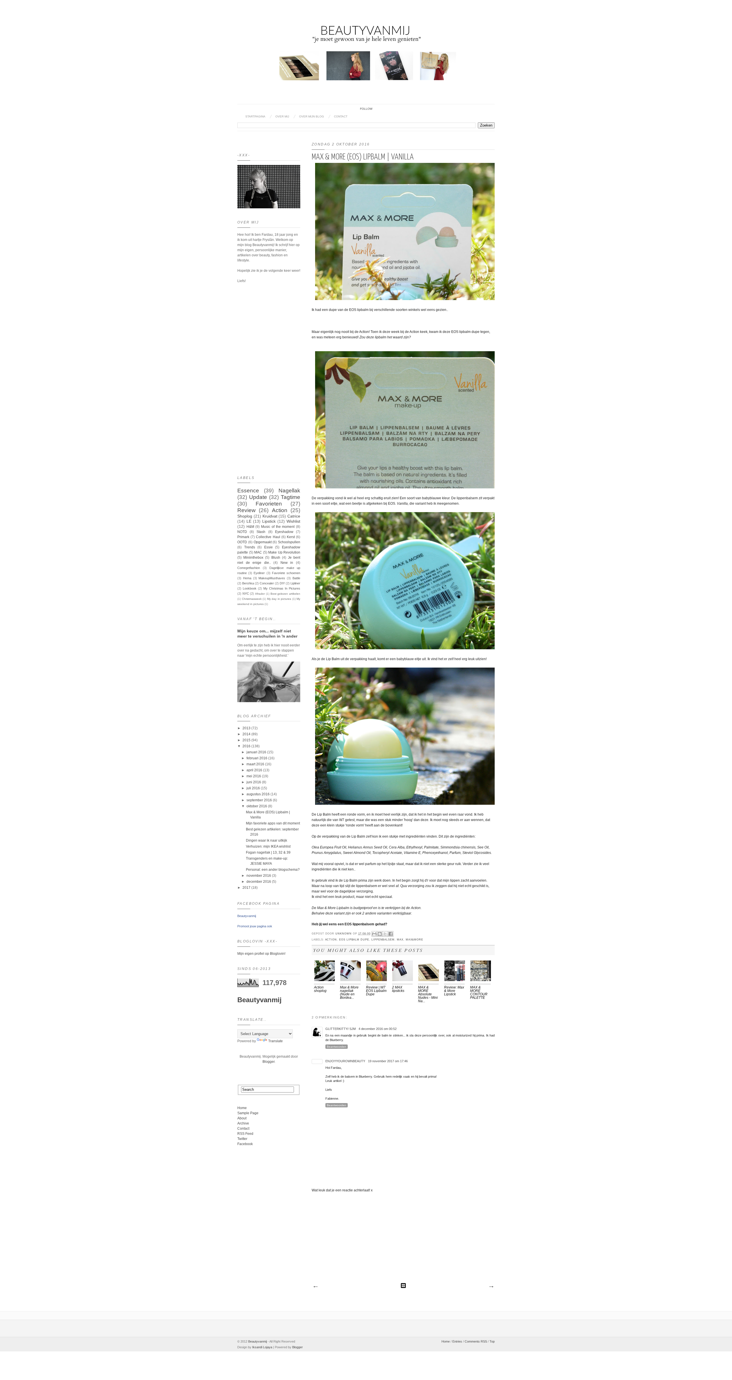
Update (258, 497)
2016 (246, 746)
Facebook (245, 1144)
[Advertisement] (403, 1240)
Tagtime (290, 497)
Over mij (282, 116)
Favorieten (269, 504)
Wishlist (293, 521)
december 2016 (258, 882)
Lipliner (295, 583)
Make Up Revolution (284, 552)
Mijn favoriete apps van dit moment (273, 823)
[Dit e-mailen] (374, 934)
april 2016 (254, 770)
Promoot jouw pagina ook (254, 926)
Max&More (414, 939)
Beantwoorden (336, 1046)
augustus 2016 (258, 794)
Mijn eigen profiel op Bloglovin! (261, 954)
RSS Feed (245, 1134)
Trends (249, 547)
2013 (246, 728)
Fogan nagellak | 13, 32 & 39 (268, 852)
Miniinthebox (253, 558)
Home (242, 1108)
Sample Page (247, 1113)
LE (248, 521)
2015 (246, 740)
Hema (247, 578)
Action (331, 939)
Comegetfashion (248, 568)
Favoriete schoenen (286, 573)
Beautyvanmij (246, 916)
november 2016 (258, 876)
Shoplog (244, 516)
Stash (260, 532)
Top (492, 1341)
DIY (282, 583)
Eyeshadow (284, 532)
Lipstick (269, 521)
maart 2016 (255, 764)
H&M (250, 527)
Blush (275, 558)
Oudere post (491, 1287)
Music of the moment (278, 527)
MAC (258, 552)
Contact (340, 116)
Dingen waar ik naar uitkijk (266, 840)
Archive (243, 1123)
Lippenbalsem (383, 939)
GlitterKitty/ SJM (340, 1028)
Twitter (242, 1139)
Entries (457, 1341)
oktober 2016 (256, 806)
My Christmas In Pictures (281, 588)
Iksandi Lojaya (262, 1347)
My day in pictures (279, 598)
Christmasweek (252, 598)
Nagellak (289, 491)
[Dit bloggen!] (380, 934)
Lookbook (249, 588)
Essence (248, 491)
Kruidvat (269, 516)
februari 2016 (256, 758)
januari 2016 (256, 752)
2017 (246, 888)
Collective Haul (268, 537)
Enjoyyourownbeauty (345, 1061)
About (241, 1118)
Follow (366, 108)
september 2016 (259, 800)
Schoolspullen (289, 542)
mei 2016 (253, 776)
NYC (245, 593)
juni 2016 (253, 782)
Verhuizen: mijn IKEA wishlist (268, 846)
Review (246, 510)
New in (287, 563)
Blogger (268, 1062)
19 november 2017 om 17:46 (388, 1061)
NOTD (242, 532)
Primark (243, 537)
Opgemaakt (263, 542)
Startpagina (255, 116)
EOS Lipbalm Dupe (354, 939)
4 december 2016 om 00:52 (378, 1028)
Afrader (260, 593)
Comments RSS (476, 1341)
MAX (400, 939)
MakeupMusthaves (271, 578)
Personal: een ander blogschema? (273, 870)
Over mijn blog (311, 116)
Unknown (344, 933)
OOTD (242, 542)
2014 (246, 734)
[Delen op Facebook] (390, 934)
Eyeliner (259, 573)
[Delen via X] (385, 934)
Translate (275, 1041)
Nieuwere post (315, 1287)
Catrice (293, 516)
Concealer (267, 583)
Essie (268, 547)
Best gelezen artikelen (285, 593)
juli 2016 (253, 788)
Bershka (248, 583)
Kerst (291, 537)
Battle (296, 578)
